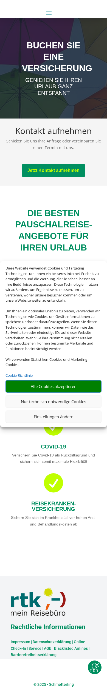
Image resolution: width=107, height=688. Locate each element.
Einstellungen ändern (54, 416)
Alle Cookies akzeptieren (54, 386)
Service (35, 648)
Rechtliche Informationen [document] (48, 627)
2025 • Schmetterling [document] (55, 684)
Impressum (20, 642)
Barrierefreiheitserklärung (34, 655)
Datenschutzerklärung (52, 642)
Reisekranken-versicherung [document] (53, 506)
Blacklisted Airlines (71, 648)
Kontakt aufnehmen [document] (53, 131)
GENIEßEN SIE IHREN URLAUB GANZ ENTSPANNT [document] (53, 86)
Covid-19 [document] (53, 447)
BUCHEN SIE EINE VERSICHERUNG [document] (53, 56)
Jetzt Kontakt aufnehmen (53, 170)
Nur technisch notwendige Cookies (53, 401)
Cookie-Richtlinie (19, 375)
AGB (48, 648)
